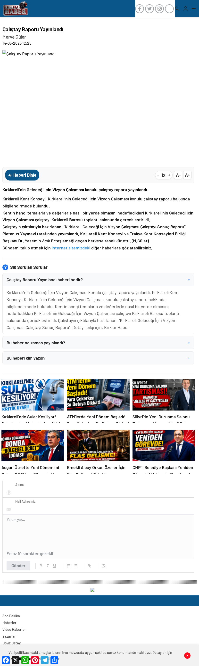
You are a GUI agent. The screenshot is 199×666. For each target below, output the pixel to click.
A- (178, 175)
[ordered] (68, 566)
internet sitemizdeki (71, 247)
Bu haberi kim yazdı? (98, 358)
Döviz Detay (11, 643)
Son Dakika (11, 616)
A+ (187, 175)
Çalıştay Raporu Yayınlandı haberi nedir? (98, 279)
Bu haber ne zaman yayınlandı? (98, 342)
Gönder (18, 565)
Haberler (9, 622)
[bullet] (75, 566)
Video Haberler (14, 629)
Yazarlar (9, 636)
